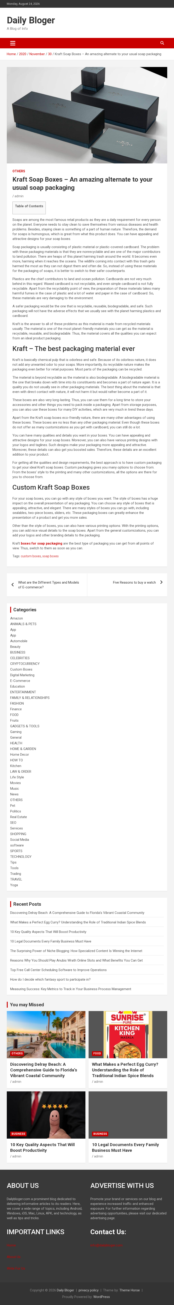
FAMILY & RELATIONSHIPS (30, 698)
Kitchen (15, 766)
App (13, 630)
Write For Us (16, 1268)
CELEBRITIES (20, 658)
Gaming (16, 732)
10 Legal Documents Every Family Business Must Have (50, 941)
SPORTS (16, 851)
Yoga (14, 885)
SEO (13, 823)
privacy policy (89, 1290)
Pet (12, 806)
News (14, 794)
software (17, 845)
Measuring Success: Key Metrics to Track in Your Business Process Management (70, 989)
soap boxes (50, 556)
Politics (15, 811)
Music (14, 789)
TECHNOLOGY (20, 857)
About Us (14, 1257)
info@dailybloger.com (106, 1245)
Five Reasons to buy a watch (134, 582)
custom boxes (31, 556)
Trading (15, 874)
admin (19, 196)
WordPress (101, 1297)
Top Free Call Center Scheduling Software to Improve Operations (58, 970)
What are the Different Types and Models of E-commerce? (48, 584)
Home (11, 1245)
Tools (14, 868)
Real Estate (18, 817)
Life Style (17, 777)
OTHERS (18, 171)
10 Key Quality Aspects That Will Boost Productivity (48, 932)
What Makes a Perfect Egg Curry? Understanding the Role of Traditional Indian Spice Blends (78, 922)
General (16, 737)
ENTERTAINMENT (23, 692)
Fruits (14, 720)
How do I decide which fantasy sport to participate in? (50, 979)
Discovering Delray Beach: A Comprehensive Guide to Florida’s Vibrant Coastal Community (77, 913)
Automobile (18, 641)
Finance (16, 709)
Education (17, 686)
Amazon (16, 618)
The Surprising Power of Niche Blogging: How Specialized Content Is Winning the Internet (76, 951)
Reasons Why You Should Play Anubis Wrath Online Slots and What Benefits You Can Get (76, 960)
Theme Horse (129, 1290)
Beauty (15, 647)
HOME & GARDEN (23, 749)
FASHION (17, 703)
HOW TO (16, 760)
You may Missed (27, 1004)
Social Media (19, 840)
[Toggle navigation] (13, 43)
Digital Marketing (22, 675)
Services (16, 828)
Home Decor (19, 754)
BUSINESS (17, 652)
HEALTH (16, 743)
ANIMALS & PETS (23, 624)
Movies (15, 783)
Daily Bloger (31, 20)
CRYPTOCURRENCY (25, 664)
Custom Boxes (21, 669)
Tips (13, 862)
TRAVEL (16, 879)
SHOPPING (18, 834)
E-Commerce (20, 681)
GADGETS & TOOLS (24, 726)
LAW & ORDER (20, 772)
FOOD (14, 715)
